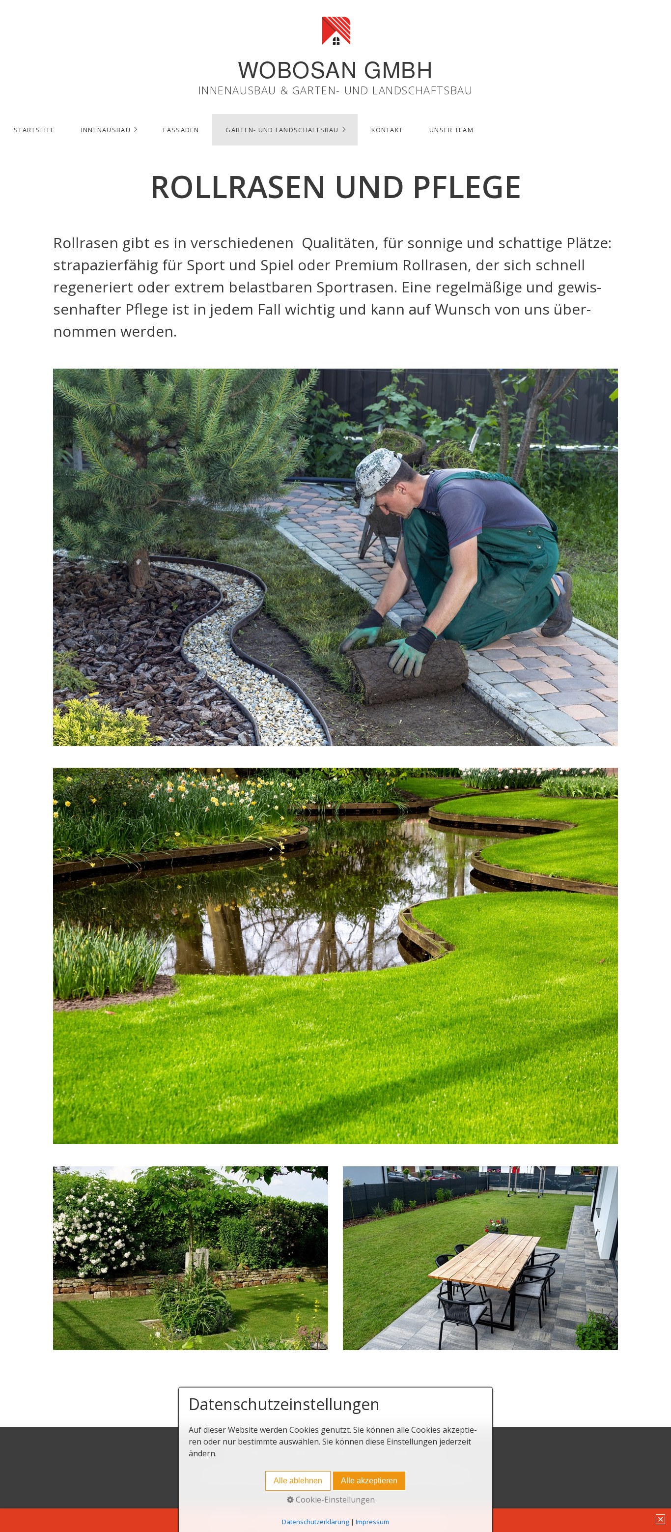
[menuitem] (33, 129)
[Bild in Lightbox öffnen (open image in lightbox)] (335, 557)
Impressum (372, 1521)
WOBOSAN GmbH (335, 69)
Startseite (34, 129)
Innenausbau (106, 129)
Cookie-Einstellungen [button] (334, 1499)
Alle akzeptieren (369, 1480)
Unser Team (451, 129)
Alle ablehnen (298, 1480)
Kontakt (387, 129)
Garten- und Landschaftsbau (281, 129)
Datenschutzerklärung (315, 1521)
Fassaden (181, 129)
